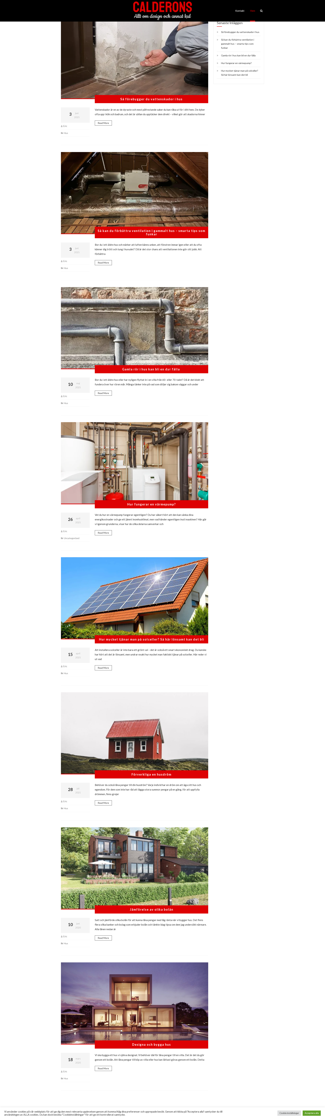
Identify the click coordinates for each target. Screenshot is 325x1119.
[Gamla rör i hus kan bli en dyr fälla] (134, 328)
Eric (65, 126)
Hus (66, 132)
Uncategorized (71, 538)
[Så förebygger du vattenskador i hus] (134, 58)
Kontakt (239, 10)
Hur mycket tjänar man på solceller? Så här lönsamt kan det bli (151, 639)
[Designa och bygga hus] (134, 1003)
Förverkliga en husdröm (151, 774)
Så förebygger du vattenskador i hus (151, 99)
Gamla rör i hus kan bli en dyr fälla (151, 369)
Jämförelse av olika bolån (151, 909)
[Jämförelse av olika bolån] (134, 868)
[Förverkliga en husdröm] (134, 733)
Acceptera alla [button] (312, 1113)
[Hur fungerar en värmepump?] (134, 463)
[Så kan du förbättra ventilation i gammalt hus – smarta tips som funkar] (134, 193)
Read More (103, 123)
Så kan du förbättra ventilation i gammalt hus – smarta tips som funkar (151, 232)
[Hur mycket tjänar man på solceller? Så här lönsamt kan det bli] (134, 598)
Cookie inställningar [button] (289, 1113)
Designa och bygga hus (151, 1044)
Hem (252, 10)
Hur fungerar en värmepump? (151, 504)
